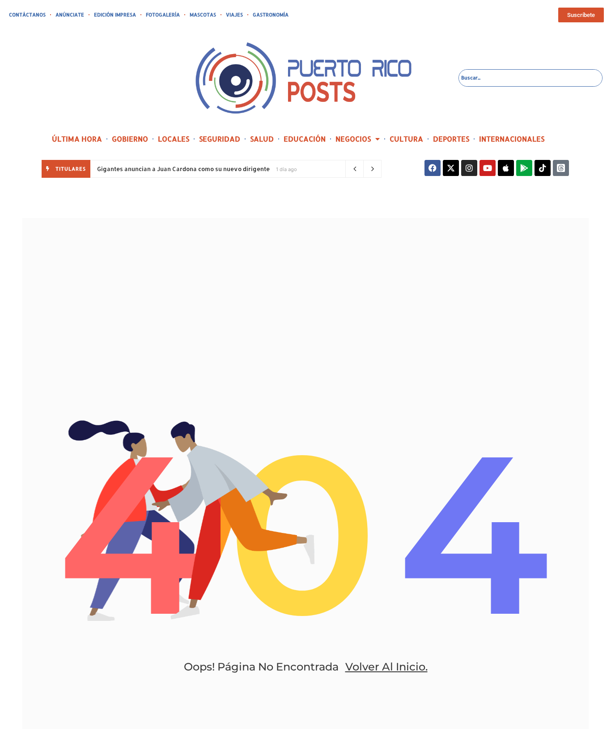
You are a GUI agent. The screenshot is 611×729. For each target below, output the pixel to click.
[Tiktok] (543, 168)
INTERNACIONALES (511, 138)
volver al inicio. (386, 666)
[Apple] (506, 168)
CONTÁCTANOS (27, 15)
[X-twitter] (451, 168)
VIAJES (234, 15)
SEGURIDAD (219, 138)
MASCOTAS (203, 15)
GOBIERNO (130, 138)
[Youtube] (487, 168)
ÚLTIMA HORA (77, 138)
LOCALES (173, 138)
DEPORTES (451, 138)
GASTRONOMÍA (271, 15)
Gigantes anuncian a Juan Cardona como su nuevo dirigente (183, 168)
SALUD (262, 138)
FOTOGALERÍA (163, 15)
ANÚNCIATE (69, 15)
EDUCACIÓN (305, 138)
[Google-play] (524, 168)
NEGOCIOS (353, 138)
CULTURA (406, 138)
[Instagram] (469, 168)
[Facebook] (432, 168)
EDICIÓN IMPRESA (115, 15)
